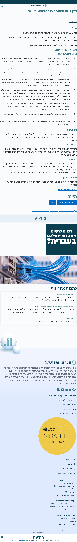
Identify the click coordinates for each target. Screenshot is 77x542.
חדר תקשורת (68, 459)
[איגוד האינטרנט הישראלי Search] (38, 5)
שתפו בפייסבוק (40, 218)
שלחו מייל (32, 218)
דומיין (52, 202)
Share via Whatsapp (45, 218)
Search (2, 6)
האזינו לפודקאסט (67, 468)
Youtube (62, 389)
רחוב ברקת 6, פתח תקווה (38, 532)
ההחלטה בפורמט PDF (67, 189)
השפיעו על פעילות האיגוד (66, 400)
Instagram (58, 389)
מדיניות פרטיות (36, 530)
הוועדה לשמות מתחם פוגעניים (67, 202)
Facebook (74, 389)
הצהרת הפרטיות (17, 540)
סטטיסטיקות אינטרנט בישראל (65, 524)
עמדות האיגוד (71, 521)
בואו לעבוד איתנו (70, 409)
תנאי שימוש (44, 530)
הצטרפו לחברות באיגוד (67, 413)
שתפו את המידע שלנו (68, 404)
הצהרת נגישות (15, 530)
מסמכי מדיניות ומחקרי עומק (66, 518)
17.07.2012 (73, 22)
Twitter (70, 389)
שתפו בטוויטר (36, 218)
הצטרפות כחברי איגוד (65, 473)
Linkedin (66, 389)
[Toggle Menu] (74, 6)
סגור (2, 536)
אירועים (70, 464)
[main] (38, 11)
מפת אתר (8, 530)
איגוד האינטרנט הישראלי (38, 5)
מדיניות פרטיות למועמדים (25, 530)
